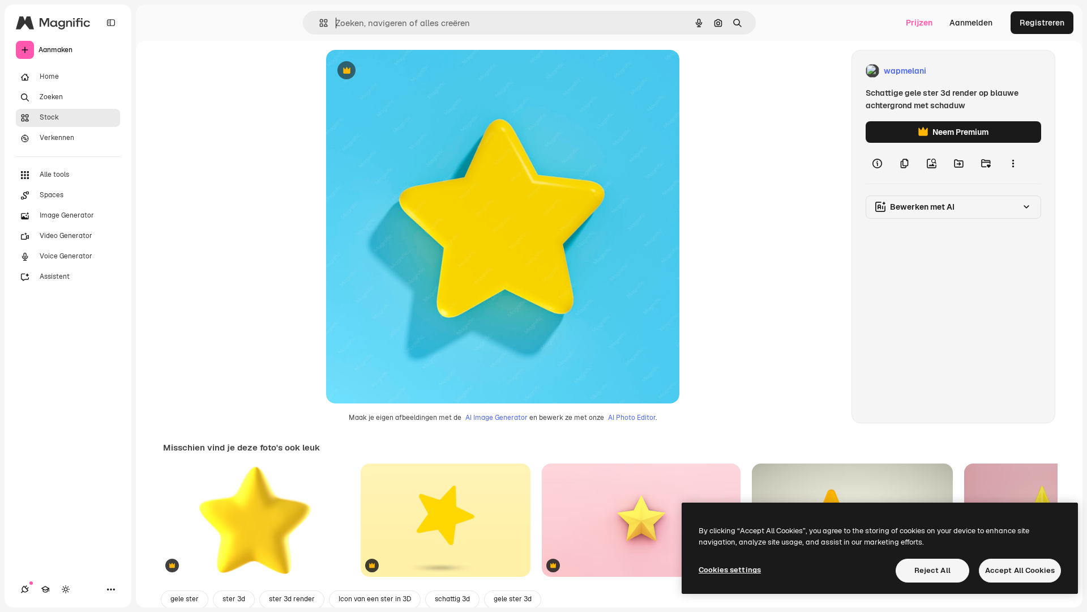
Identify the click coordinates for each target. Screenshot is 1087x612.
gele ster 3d (513, 599)
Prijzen (919, 23)
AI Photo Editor (632, 417)
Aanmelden (970, 23)
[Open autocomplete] (319, 23)
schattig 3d (452, 599)
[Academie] (45, 589)
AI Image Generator (496, 417)
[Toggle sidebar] (111, 23)
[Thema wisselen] (66, 589)
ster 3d (233, 599)
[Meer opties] (1013, 163)
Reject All (932, 570)
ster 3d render (292, 599)
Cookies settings (730, 570)
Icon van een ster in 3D (375, 599)
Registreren (1042, 23)
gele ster (184, 599)
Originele (400, 71)
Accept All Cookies (1020, 570)
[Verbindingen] (25, 589)
